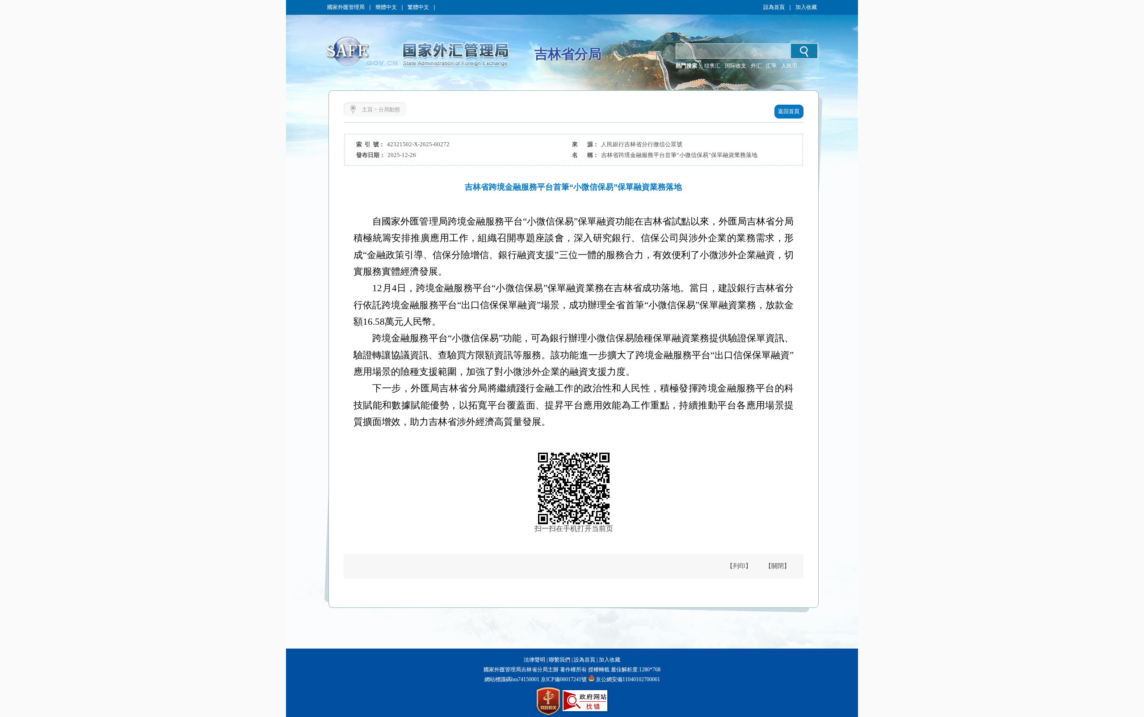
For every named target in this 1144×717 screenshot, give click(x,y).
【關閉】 (777, 566)
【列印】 (739, 566)
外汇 (756, 66)
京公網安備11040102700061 (628, 679)
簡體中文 (386, 7)
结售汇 (712, 66)
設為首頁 (774, 7)
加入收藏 (806, 7)
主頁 (367, 109)
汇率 (771, 66)
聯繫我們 (559, 660)
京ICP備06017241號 (563, 679)
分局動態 (389, 109)
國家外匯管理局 (346, 7)
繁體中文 (418, 7)
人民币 (789, 66)
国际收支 (735, 66)
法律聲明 (534, 660)
